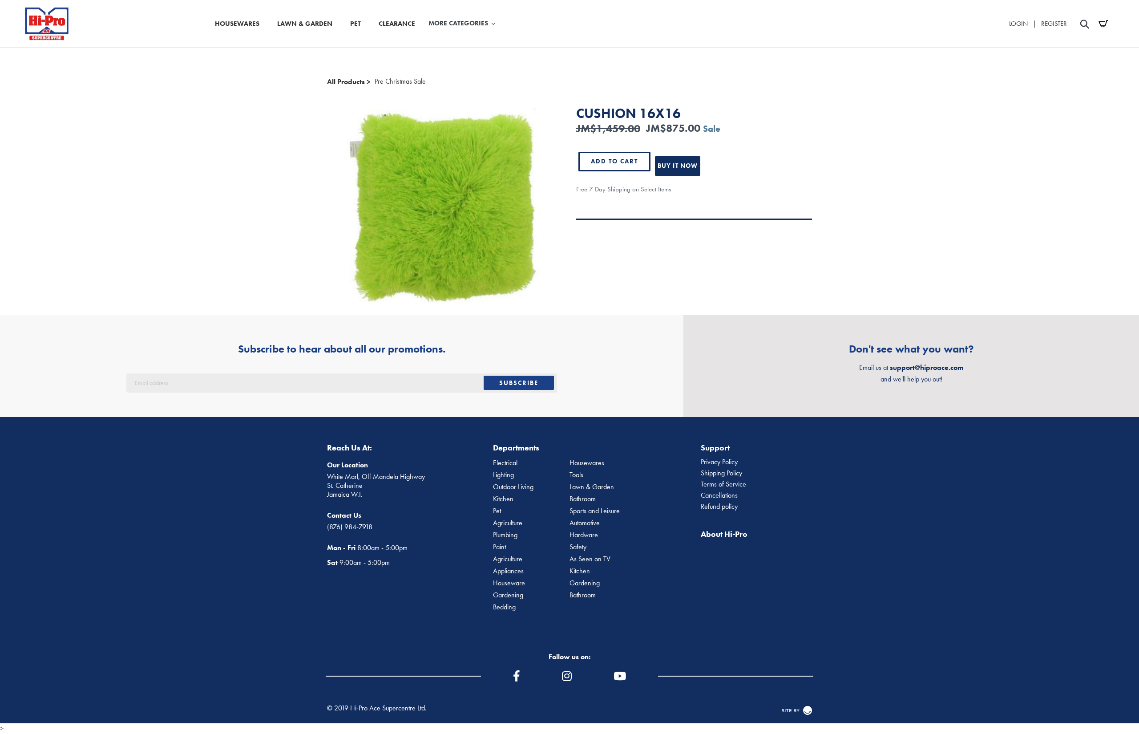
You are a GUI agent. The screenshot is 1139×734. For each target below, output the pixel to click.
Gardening (585, 583)
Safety (578, 547)
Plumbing (505, 535)
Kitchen (503, 499)
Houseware (509, 583)
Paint (499, 547)
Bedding (504, 607)
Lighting (503, 474)
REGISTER (1054, 23)
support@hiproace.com (926, 367)
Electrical (505, 462)
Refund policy (719, 506)
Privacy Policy (719, 462)
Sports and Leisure (595, 511)
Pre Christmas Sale (400, 81)
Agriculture (507, 523)
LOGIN (1018, 23)
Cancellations (719, 495)
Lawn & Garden (592, 487)
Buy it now (678, 166)
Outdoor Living (513, 487)
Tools (576, 474)
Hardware (584, 535)
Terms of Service (723, 484)
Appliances (508, 571)
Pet (497, 511)
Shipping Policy (721, 473)
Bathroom (583, 499)
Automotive (585, 523)
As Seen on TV (590, 559)
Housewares (587, 462)
